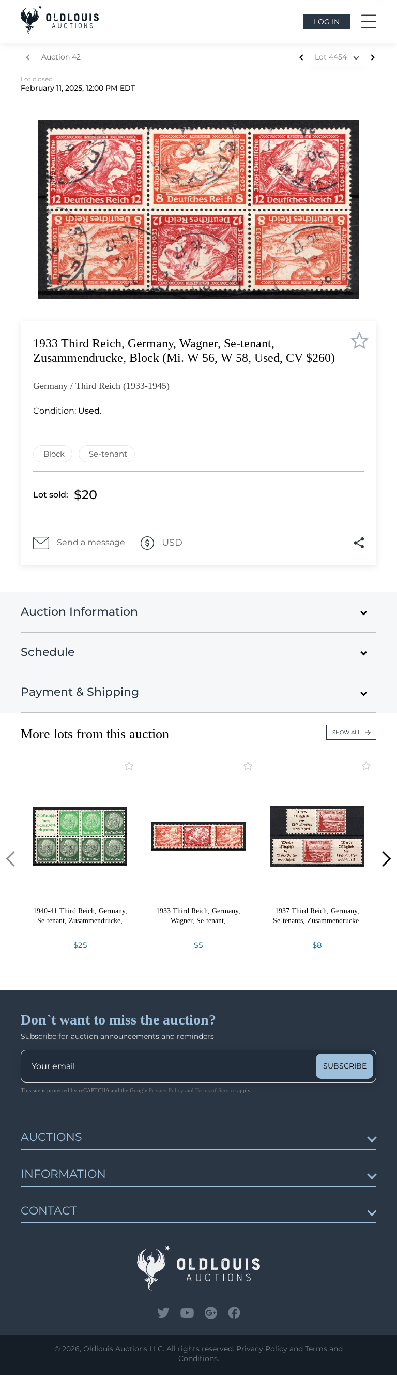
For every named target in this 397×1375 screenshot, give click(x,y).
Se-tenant (108, 454)
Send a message (91, 542)
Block (54, 454)
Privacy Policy (166, 1090)
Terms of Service (215, 1090)
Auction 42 (61, 57)
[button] (13, 859)
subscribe (345, 1066)
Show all (346, 732)
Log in (327, 21)
